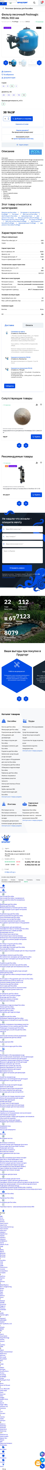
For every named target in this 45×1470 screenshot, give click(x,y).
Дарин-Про (3, 1438)
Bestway (2, 1255)
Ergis (1, 1292)
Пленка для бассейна (7, 1007)
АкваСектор (4, 1434)
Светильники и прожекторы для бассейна (13, 965)
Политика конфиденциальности (11, 881)
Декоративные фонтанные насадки (11, 1161)
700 (19, 95)
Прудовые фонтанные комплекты (11, 1122)
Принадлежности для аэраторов (10, 1080)
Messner (2, 1355)
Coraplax (3, 1273)
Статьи (38, 880)
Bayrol (2, 1251)
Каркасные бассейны (7, 1193)
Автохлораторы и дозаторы (9, 934)
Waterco (2, 1424)
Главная (2, 888)
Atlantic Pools (4, 1244)
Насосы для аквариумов (7, 1129)
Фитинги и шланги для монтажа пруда (12, 1105)
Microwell (3, 1357)
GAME (2, 1313)
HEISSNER (3, 1320)
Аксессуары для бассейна (8, 986)
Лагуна (2, 1440)
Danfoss (2, 1276)
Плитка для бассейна (7, 1010)
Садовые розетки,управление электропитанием (15, 1113)
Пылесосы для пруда (6, 1086)
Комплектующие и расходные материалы (13, 909)
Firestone (3, 1304)
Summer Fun (4, 1406)
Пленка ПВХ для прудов (7, 1100)
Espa (1, 1294)
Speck (2, 1403)
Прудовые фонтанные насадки (10, 1170)
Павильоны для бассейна (8, 1016)
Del (1, 1280)
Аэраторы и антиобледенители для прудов (14, 1079)
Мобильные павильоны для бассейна (11, 1018)
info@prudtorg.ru (10, 872)
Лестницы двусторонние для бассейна (12, 947)
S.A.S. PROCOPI (5, 1389)
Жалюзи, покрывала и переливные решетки (14, 1024)
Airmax (2, 1220)
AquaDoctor (4, 1234)
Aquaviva (2, 1239)
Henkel (2, 1322)
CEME (1, 1266)
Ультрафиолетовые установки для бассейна (14, 929)
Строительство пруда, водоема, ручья (12, 1096)
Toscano (2, 1413)
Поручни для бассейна (7, 949)
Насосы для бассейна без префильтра (12, 900)
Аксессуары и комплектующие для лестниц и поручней (17, 951)
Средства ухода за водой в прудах (11, 1085)
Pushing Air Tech (5, 1380)
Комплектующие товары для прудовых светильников (17, 1116)
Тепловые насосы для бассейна (10, 919)
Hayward (2, 1318)
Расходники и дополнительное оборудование (14, 923)
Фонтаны (3, 1134)
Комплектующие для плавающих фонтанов (14, 1144)
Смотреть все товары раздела (11, 797)
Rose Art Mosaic (5, 1385)
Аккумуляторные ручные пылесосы (11, 989)
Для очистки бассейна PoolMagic (16, 221)
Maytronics (3, 1353)
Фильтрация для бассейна (8, 904)
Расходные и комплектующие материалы (13, 939)
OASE (1, 1364)
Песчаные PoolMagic (35, 219)
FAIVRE (2, 1302)
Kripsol (2, 1341)
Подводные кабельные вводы (9, 1186)
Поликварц (3, 1445)
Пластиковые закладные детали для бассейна (15, 959)
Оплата (13, 880)
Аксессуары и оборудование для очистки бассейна (16, 979)
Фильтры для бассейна (9, 212)
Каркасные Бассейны (7, 1198)
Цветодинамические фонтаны (10, 1153)
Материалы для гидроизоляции (10, 1012)
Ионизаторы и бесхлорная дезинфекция (13, 938)
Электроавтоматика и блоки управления (13, 1036)
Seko (1, 1396)
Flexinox (2, 1308)
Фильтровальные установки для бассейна (13, 908)
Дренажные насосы (6, 1071)
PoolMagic (3, 1376)
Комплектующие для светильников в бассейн (14, 966)
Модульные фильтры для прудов (10, 1069)
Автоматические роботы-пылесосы (11, 980)
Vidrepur (2, 1420)
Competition (4, 1271)
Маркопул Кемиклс (6, 1443)
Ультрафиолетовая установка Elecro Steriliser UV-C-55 (21, 489)
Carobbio (3, 1260)
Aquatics (2, 1237)
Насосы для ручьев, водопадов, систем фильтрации (16, 1057)
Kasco (2, 1334)
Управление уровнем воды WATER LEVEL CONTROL (16, 1187)
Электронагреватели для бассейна (11, 916)
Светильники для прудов (8, 1115)
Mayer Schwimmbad (6, 1352)
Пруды (2, 1051)
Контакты (30, 880)
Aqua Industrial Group (7, 1227)
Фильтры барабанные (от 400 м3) (11, 1067)
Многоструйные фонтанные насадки (11, 1165)
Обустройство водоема (7, 1118)
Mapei (2, 1350)
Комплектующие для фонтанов (10, 1179)
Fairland (2, 1301)
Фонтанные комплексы (7, 1143)
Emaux (2, 1288)
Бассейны (3, 892)
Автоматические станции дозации (11, 930)
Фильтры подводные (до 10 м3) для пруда (13, 1062)
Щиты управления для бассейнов (10, 1037)
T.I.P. (1, 1411)
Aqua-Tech (3, 1230)
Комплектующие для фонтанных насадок (13, 1163)
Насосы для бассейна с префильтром (12, 898)
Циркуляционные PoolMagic (27, 223)
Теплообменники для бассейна (10, 917)
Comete (2, 1269)
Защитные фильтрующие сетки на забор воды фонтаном (18, 1184)
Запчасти (3, 1031)
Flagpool (2, 1306)
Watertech (3, 1429)
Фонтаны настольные (7, 1151)
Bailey (2, 1250)
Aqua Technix (4, 1229)
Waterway (3, 1431)
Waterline (3, 1426)
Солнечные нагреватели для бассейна (12, 921)
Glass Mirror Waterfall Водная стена (11, 1159)
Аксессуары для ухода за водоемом (11, 1092)
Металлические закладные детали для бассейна (15, 957)
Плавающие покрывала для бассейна (12, 1028)
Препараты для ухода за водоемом (11, 1088)
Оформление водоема (7, 1111)
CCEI (1, 1262)
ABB (1, 1216)
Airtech (2, 1221)
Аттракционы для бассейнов (9, 994)
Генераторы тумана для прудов (10, 1120)
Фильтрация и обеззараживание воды (12, 1055)
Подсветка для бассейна (8, 963)
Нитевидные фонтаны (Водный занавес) (13, 1166)
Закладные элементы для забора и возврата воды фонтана (19, 1182)
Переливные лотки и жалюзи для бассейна (14, 1026)
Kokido (2, 1339)
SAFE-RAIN (3, 1390)
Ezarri (2, 1297)
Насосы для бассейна (7, 896)
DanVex (2, 1278)
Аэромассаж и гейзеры (7, 1001)
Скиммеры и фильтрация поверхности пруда (14, 1060)
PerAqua (2, 1369)
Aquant (2, 1236)
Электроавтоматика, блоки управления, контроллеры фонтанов (21, 1189)
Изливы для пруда (6, 1101)
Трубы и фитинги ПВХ (6, 1042)
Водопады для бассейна (8, 997)
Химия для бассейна (6, 973)
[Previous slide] (5, 63)
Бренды (21, 880)
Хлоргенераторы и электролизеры (11, 936)
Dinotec (2, 1281)
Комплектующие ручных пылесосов (11, 982)
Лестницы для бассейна (7, 945)
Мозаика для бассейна (7, 1009)
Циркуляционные (26, 216)
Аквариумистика (5, 1126)
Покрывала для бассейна (8, 1202)
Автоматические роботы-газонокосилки (13, 988)
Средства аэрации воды (7, 1077)
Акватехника (4, 1436)
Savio (1, 1392)
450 (4, 95)
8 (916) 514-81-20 (32, 865)
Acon (1, 1218)
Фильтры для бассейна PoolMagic (28, 218)
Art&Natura (3, 1241)
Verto (26, 881)
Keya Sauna (3, 1336)
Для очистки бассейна (30, 214)
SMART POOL (4, 1399)
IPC (1, 1331)
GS (3, 86)
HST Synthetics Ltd (6, 1324)
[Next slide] (39, 63)
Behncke (2, 1253)
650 (14, 95)
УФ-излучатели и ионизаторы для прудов (13, 1058)
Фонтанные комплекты (7, 1150)
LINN (1, 1346)
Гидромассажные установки (9, 999)
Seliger (2, 1397)
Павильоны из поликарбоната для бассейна (14, 1020)
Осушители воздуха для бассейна (11, 1046)
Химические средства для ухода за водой (13, 971)
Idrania (2, 1327)
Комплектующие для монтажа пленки (12, 1107)
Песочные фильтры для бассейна (19, 8)
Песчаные (15, 214)
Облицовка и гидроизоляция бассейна (12, 1005)
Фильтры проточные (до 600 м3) (10, 1065)
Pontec (2, 1373)
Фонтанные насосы (6, 1138)
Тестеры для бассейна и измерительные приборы (16, 974)
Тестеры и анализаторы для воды (11, 1090)
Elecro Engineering (6, 1287)
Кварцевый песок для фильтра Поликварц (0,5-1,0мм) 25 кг (22, 431)
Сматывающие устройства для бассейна (13, 1030)
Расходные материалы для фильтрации (12, 1073)
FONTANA (3, 1310)
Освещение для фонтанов (8, 1174)
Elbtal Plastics (4, 1285)
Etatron (2, 1295)
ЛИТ (1, 1441)
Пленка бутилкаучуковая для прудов (11, 1098)
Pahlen (2, 1368)
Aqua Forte (3, 1225)
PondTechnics (4, 1371)
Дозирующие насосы (7, 932)
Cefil (1, 1264)
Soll (1, 1401)
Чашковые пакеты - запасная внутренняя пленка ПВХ (17, 1207)
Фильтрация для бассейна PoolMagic (13, 219)
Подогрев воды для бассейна (9, 914)
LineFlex (2, 1345)
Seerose (2, 1394)
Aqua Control (4, 1223)
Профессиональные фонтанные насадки (13, 1158)
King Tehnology (4, 1338)
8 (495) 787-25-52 (32, 862)
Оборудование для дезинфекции (10, 927)
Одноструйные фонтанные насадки (11, 1168)
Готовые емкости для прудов (9, 1103)
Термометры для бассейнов (9, 984)
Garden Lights (4, 1315)
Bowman (2, 1257)
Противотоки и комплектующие (10, 995)
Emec (1, 1290)
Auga (1, 1246)
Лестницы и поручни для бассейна (11, 944)
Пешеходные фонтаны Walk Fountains (12, 1146)
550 (9, 95)
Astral (2, 1243)
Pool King (3, 1375)
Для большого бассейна (9, 216)
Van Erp (2, 1417)
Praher (2, 1378)
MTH (1, 1361)
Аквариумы (3, 1128)
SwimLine (3, 1408)
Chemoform (3, 1267)
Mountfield (3, 1359)
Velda (2, 1419)
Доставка (4, 880)
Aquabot (2, 1232)
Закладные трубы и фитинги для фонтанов (14, 1180)
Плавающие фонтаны (7, 1148)
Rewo (2, 1383)
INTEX (2, 1329)
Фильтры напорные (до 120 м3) (10, 1064)
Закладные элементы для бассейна (11, 955)
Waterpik (3, 1427)
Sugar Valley (4, 1405)
